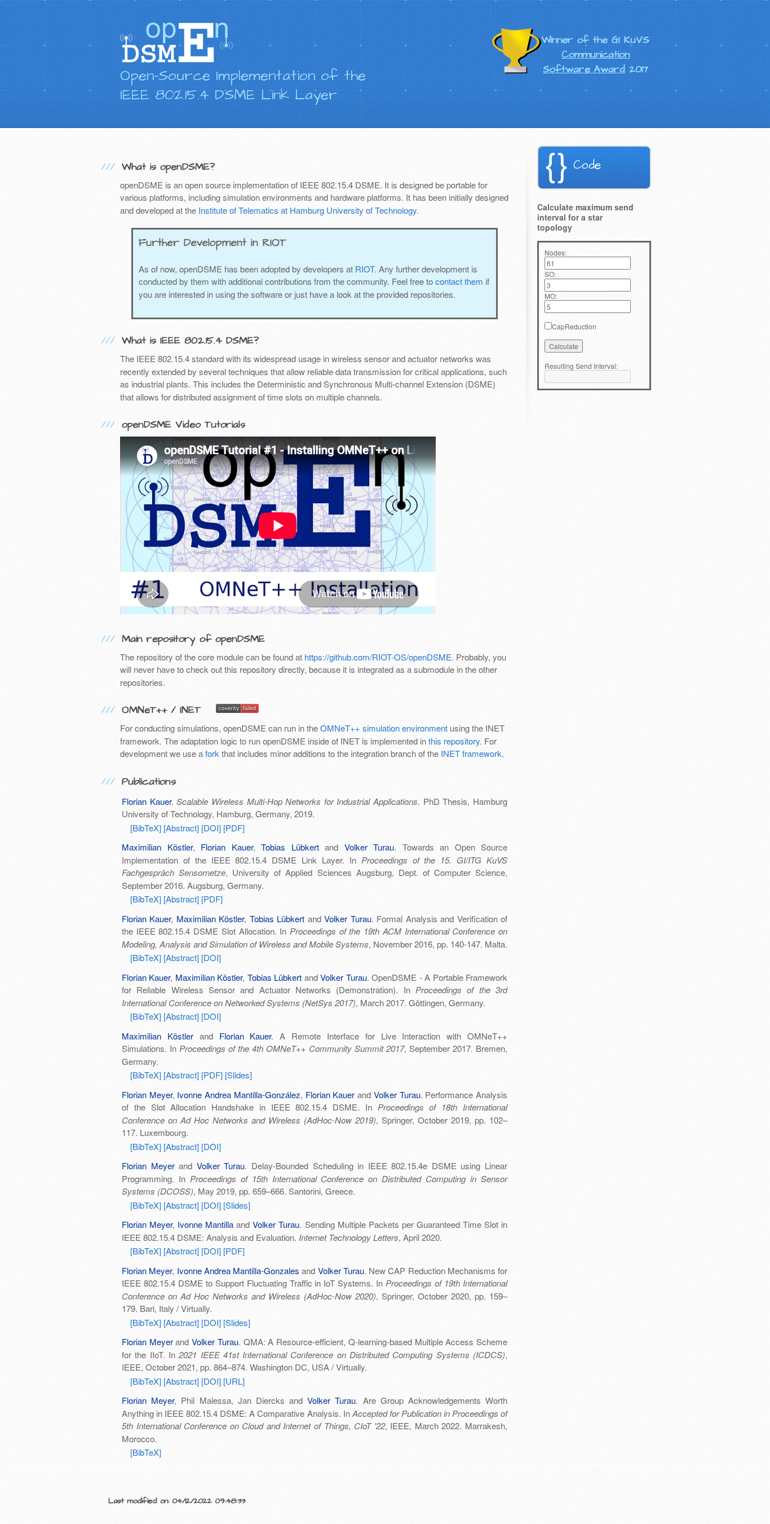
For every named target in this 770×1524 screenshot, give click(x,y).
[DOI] (211, 828)
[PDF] (234, 828)
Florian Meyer (147, 1094)
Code (587, 165)
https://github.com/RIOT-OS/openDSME (378, 657)
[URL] (234, 1381)
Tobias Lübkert (290, 847)
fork (212, 753)
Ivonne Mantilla (205, 1224)
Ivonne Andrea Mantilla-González (238, 1094)
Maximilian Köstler (157, 847)
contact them (459, 281)
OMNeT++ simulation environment (384, 728)
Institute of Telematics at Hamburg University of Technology (307, 210)
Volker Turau (369, 847)
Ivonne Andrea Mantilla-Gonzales (238, 1270)
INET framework (471, 753)
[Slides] (238, 1075)
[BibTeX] (145, 828)
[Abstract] (181, 828)
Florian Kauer (146, 801)
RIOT (364, 269)
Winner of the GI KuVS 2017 (595, 55)
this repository (454, 741)
